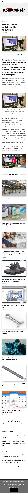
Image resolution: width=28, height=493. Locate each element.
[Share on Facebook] (6, 54)
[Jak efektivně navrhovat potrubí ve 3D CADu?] (14, 294)
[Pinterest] (14, 54)
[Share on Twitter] (10, 54)
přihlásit (23, 423)
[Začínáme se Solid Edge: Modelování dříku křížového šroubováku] (14, 373)
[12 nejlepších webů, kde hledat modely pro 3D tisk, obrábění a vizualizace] (14, 268)
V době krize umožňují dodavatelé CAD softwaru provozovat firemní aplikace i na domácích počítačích (14, 253)
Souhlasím (14, 489)
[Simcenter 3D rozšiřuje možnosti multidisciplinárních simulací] (14, 347)
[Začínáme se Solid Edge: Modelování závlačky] (14, 320)
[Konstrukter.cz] (14, 10)
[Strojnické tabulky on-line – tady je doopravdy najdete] (14, 399)
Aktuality (4, 21)
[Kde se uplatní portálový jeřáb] (14, 188)
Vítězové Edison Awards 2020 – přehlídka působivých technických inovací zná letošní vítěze (13, 225)
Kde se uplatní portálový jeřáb (10, 199)
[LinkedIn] (18, 54)
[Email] (22, 54)
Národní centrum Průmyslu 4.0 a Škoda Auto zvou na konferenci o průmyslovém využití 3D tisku (13, 443)
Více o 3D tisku (8, 431)
